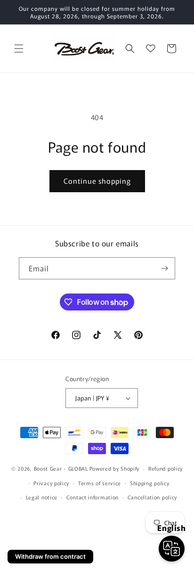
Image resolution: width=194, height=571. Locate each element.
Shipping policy (150, 483)
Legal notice (41, 497)
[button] (18, 48)
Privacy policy (51, 483)
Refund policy (165, 468)
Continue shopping (97, 181)
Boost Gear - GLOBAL (61, 468)
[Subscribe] (164, 268)
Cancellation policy (152, 497)
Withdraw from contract (50, 556)
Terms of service (99, 483)
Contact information (92, 497)
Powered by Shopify (114, 468)
